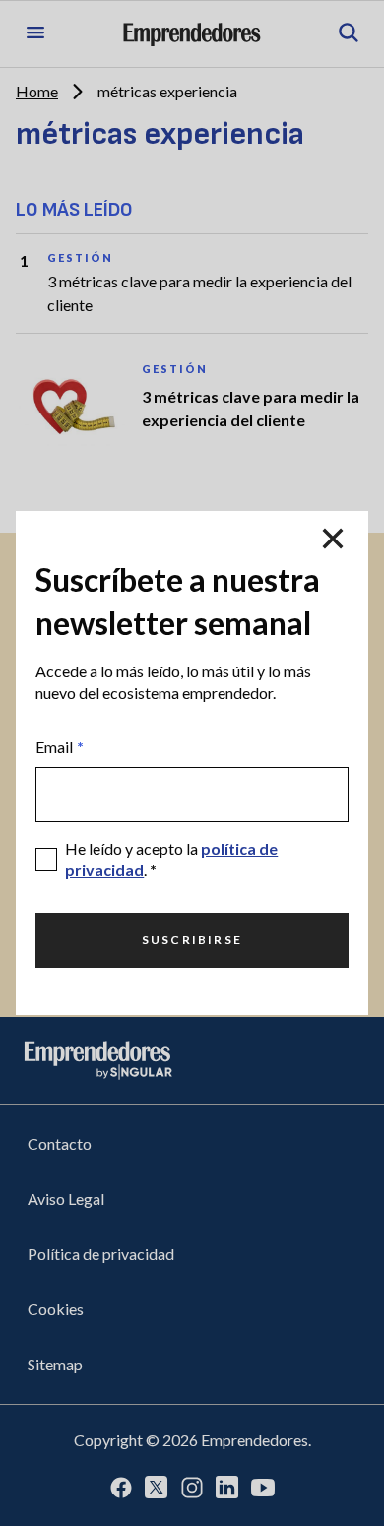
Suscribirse (192, 939)
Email (59, 746)
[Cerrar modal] (333, 538)
